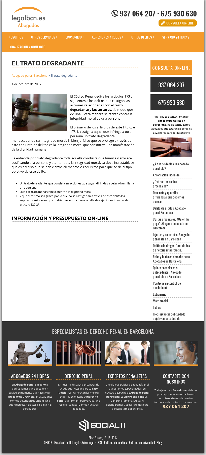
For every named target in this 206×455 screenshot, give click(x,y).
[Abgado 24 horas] (30, 365)
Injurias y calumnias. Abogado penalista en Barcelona (171, 236)
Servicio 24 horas (175, 37)
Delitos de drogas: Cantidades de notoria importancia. (171, 247)
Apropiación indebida (166, 174)
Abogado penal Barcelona (29, 75)
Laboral (157, 307)
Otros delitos (141, 37)
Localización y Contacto (27, 46)
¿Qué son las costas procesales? (165, 183)
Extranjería (159, 294)
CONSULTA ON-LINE (171, 67)
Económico (74, 37)
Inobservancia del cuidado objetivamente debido (169, 316)
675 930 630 (179, 13)
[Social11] (103, 425)
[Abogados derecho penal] (78, 365)
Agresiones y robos (106, 37)
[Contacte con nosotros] (176, 365)
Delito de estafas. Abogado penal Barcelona (169, 210)
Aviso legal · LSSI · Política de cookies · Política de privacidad (118, 442)
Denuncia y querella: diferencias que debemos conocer (168, 197)
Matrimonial (160, 300)
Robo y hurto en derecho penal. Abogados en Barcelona (172, 259)
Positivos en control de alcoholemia (167, 285)
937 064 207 (138, 13)
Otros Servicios (43, 37)
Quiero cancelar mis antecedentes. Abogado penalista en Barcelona (167, 272)
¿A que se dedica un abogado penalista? (170, 166)
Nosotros (16, 37)
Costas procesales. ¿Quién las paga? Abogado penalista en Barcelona (171, 223)
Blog (159, 442)
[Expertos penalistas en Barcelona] (127, 365)
